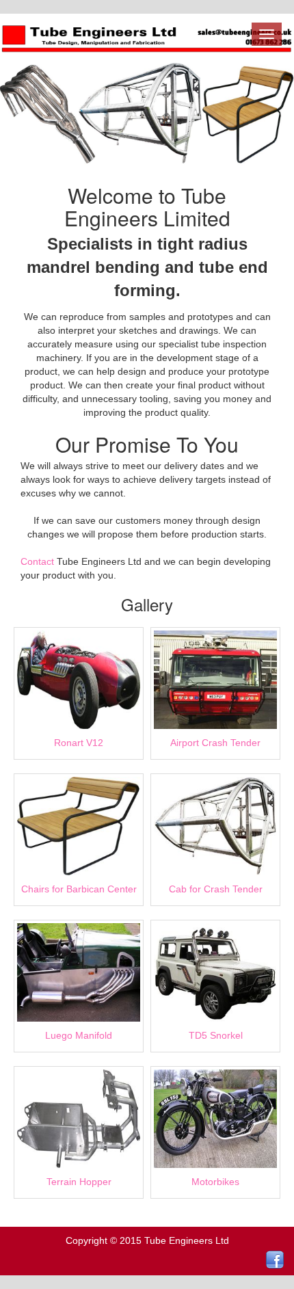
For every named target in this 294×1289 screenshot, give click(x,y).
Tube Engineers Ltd (186, 1240)
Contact (37, 561)
